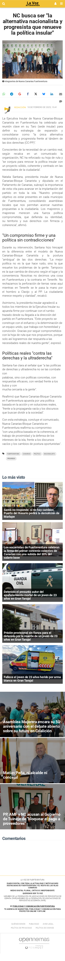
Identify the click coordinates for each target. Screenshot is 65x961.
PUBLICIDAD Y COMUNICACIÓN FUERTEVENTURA (34, 906)
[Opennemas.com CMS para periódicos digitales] (34, 943)
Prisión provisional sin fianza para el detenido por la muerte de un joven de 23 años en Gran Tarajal (30, 636)
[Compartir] (3, 94)
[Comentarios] (60, 101)
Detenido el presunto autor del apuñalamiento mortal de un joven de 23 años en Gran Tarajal (30, 595)
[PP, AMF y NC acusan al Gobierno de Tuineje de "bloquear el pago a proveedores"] (32, 806)
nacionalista (49, 454)
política (37, 454)
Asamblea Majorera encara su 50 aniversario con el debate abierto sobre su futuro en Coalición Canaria (31, 729)
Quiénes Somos (18, 924)
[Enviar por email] (60, 94)
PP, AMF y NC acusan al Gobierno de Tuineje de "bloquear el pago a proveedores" (31, 819)
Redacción (20, 107)
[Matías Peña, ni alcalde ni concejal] (32, 760)
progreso (11, 458)
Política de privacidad (21, 928)
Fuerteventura (13, 454)
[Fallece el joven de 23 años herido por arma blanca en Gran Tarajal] (32, 662)
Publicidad (34, 924)
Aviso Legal (48, 924)
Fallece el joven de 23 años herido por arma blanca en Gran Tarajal (32, 678)
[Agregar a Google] (19, 94)
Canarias (26, 454)
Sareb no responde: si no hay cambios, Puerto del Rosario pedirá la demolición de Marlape (31, 513)
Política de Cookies (45, 928)
